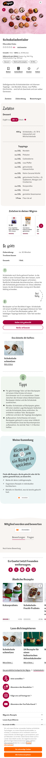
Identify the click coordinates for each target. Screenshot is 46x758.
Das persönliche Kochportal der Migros (16, 670)
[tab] (23, 714)
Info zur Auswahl (25, 119)
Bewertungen (35, 98)
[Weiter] (41, 226)
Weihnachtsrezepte (20, 62)
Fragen (30, 537)
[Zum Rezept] (12, 602)
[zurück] (4, 9)
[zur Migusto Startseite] (8, 2)
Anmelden (25, 497)
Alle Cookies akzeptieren (23, 755)
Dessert (7, 62)
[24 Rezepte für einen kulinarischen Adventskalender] (33, 648)
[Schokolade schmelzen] (12, 648)
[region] (23, 741)
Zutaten (8, 98)
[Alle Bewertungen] (7, 47)
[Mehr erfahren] (14, 361)
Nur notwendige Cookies (23, 749)
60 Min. (33, 62)
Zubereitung (21, 98)
